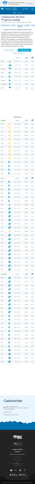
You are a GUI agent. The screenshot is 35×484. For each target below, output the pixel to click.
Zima (14, 13)
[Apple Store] (22, 474)
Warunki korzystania (17, 460)
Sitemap (17, 462)
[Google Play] (13, 474)
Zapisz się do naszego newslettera (17, 454)
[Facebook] (24, 470)
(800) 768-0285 (8, 412)
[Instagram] (20, 470)
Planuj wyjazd (14, 9)
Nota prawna (17, 456)
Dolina (9, 50)
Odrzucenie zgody (17, 465)
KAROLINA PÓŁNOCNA (8, 22)
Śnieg (13, 25)
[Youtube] (11, 470)
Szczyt (17, 53)
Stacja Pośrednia (24, 50)
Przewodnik (5, 25)
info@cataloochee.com (11, 414)
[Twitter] (16, 470)
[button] (32, 9)
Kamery (27, 25)
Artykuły (26, 9)
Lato (18, 13)
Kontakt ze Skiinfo (17, 449)
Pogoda (8, 9)
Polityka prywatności (17, 458)
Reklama (17, 451)
